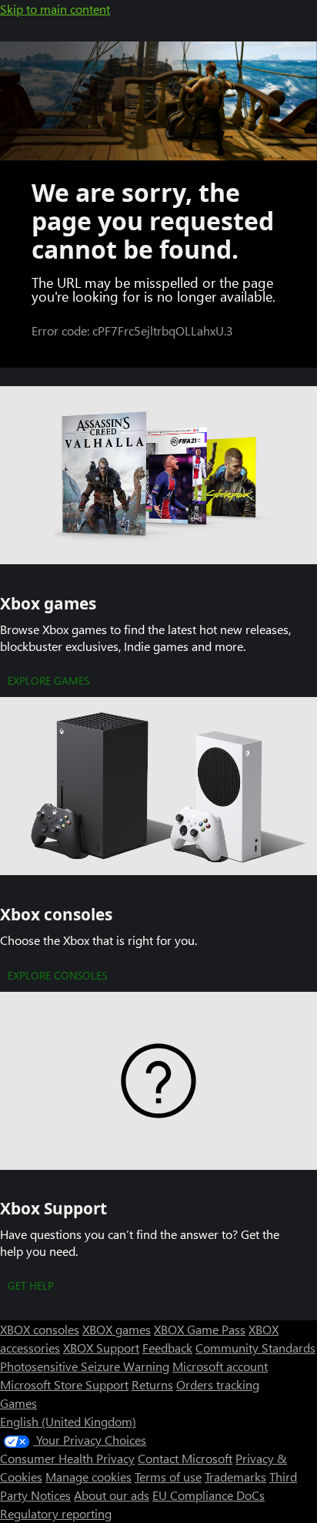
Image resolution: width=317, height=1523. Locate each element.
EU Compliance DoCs (208, 1495)
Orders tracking (217, 1384)
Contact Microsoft (185, 1458)
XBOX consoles (39, 1329)
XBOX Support (101, 1348)
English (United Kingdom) (68, 1421)
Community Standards (255, 1348)
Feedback (167, 1348)
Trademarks (235, 1476)
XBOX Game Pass (199, 1329)
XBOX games (116, 1329)
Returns (152, 1384)
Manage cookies (88, 1476)
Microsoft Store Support (64, 1384)
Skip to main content (55, 9)
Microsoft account (220, 1366)
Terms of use (168, 1476)
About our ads (111, 1495)
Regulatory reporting (56, 1513)
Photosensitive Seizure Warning (84, 1366)
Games (18, 1403)
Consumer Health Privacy (67, 1458)
